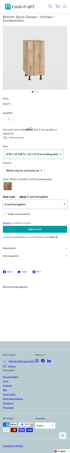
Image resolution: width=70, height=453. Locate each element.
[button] (34, 154)
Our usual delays (10, 377)
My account (8, 407)
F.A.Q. (5, 381)
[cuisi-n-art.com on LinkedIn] (49, 361)
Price (5, 98)
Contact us (8, 403)
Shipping (7, 223)
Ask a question (11, 256)
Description (9, 248)
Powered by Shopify (13, 446)
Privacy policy (9, 394)
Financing (7, 385)
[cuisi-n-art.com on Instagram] (37, 361)
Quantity (8, 113)
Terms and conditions (13, 399)
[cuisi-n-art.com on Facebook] (43, 361)
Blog (5, 390)
